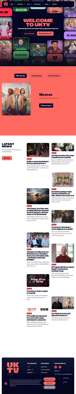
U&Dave (29, 369)
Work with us (20, 4)
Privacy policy (44, 372)
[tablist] (38, 76)
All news (7, 158)
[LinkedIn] (55, 367)
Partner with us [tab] (54, 76)
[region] (34, 383)
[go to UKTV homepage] (6, 4)
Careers (46, 4)
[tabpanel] (38, 100)
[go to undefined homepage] (13, 370)
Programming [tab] (37, 76)
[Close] (59, 378)
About (12, 4)
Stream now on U (45, 34)
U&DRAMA (29, 372)
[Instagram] (60, 367)
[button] (15, 4)
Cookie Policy (44, 367)
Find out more (46, 105)
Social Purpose (37, 4)
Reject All (49, 383)
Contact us (54, 4)
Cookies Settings (49, 387)
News (28, 4)
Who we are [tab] (20, 76)
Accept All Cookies (49, 379)
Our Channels (29, 34)
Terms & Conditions (45, 369)
